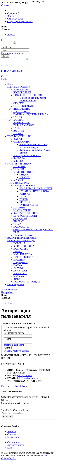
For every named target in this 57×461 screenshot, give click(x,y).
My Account (13, 437)
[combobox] (15, 50)
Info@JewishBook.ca (27, 378)
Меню (4, 79)
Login (10, 447)
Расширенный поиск (12, 53)
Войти (10, 16)
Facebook (6, 386)
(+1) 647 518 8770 (11, 70)
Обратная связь (15, 18)
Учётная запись (9, 289)
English (11, 34)
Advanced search (15, 445)
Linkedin (23, 386)
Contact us (12, 434)
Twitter (14, 386)
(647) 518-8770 (24, 375)
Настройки (7, 292)
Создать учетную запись (20, 21)
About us (11, 431)
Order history (13, 442)
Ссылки (5, 5)
